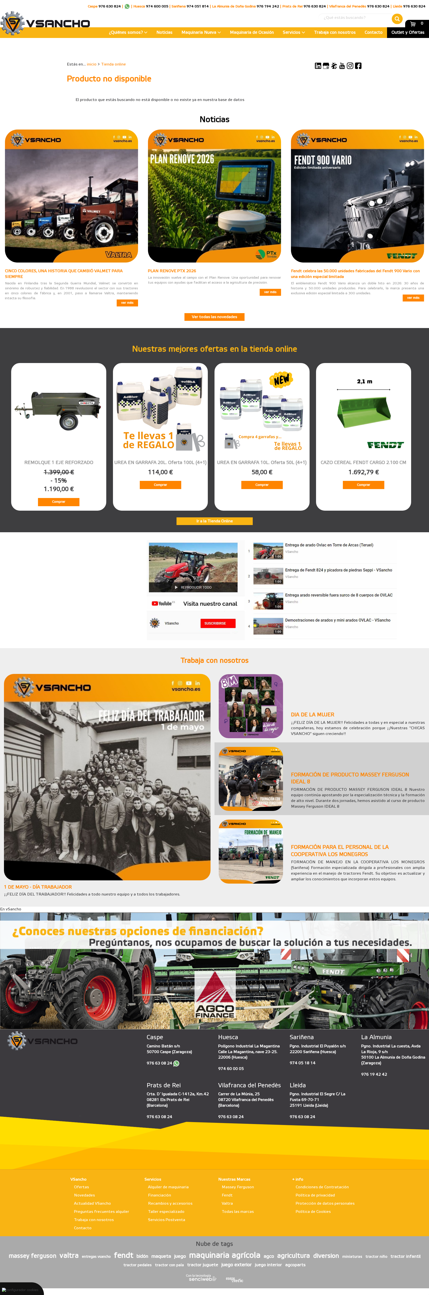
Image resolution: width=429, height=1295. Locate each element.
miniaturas (352, 1257)
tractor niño (376, 1257)
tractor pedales (137, 1265)
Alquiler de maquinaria (168, 1187)
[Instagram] (350, 66)
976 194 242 (268, 6)
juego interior (268, 1265)
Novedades (84, 1195)
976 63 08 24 (159, 1063)
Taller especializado (166, 1212)
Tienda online (113, 64)
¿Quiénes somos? (126, 32)
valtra (69, 1256)
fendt (123, 1255)
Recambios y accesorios (170, 1203)
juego (180, 1256)
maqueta (161, 1256)
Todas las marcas (238, 1212)
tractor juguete (202, 1265)
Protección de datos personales (325, 1203)
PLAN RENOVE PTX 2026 (172, 271)
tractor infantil (406, 1257)
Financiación (159, 1195)
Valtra (227, 1203)
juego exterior (236, 1265)
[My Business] (326, 66)
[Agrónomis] (334, 66)
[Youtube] (342, 66)
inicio (92, 64)
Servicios (292, 32)
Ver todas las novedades (214, 317)
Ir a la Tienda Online (214, 521)
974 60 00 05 (231, 1069)
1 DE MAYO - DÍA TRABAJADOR (38, 887)
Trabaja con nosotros (335, 32)
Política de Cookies (313, 1212)
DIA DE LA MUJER (312, 715)
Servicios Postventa (166, 1220)
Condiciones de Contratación (322, 1187)
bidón (142, 1256)
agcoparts (295, 1265)
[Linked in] (318, 66)
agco (269, 1256)
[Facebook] (358, 66)
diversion (326, 1256)
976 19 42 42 (374, 1074)
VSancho (79, 1179)
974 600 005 (157, 6)
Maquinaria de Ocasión (252, 32)
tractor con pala (169, 1265)
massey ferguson (32, 1256)
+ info (297, 1179)
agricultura (293, 1256)
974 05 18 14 (303, 1063)
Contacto (374, 32)
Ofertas (81, 1187)
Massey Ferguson (238, 1187)
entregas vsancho (96, 1257)
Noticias (164, 32)
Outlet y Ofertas (408, 32)
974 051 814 (198, 6)
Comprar (58, 501)
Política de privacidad (315, 1195)
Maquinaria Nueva (199, 32)
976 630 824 (110, 6)
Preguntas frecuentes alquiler (101, 1212)
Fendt (227, 1195)
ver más (127, 302)
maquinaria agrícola (224, 1255)
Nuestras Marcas (234, 1179)
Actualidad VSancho (92, 1203)
